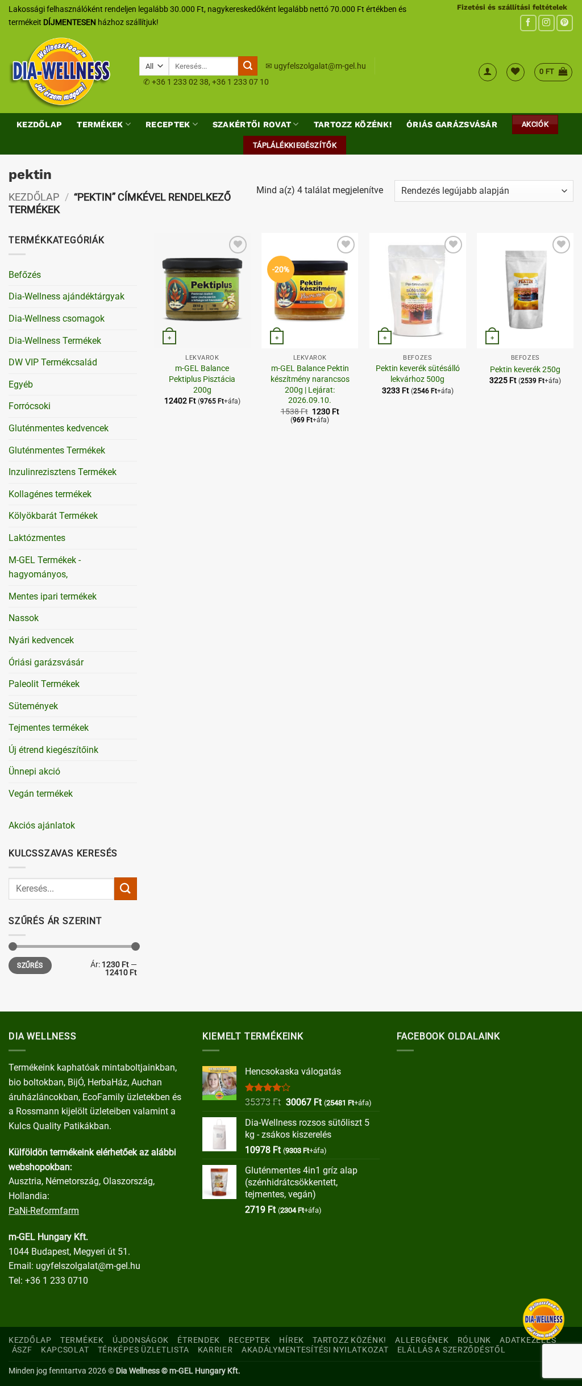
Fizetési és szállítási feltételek (512, 7)
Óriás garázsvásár (451, 124)
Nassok (24, 618)
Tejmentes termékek (49, 727)
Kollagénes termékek (50, 494)
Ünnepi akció (34, 771)
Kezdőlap (39, 124)
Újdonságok (141, 1340)
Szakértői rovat (252, 124)
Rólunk (474, 1340)
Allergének (421, 1340)
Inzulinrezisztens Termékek (63, 472)
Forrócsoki (30, 406)
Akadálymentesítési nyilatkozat (315, 1350)
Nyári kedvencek (41, 640)
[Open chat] (543, 1319)
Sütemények (33, 706)
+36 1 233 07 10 (240, 81)
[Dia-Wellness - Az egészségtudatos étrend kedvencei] (65, 72)
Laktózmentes (37, 537)
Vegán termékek (41, 793)
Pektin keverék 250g (525, 369)
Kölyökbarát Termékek (53, 515)
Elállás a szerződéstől (451, 1350)
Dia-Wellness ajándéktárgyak (66, 296)
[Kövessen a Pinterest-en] (564, 23)
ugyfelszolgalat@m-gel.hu (320, 65)
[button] (488, 72)
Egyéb (21, 384)
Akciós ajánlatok (42, 825)
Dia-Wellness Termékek (55, 340)
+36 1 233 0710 (56, 1280)
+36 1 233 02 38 (180, 81)
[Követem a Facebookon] (528, 23)
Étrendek (198, 1340)
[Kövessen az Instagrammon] (546, 23)
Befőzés (25, 274)
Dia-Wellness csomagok (57, 318)
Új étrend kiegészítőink (53, 749)
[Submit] (247, 66)
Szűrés (30, 965)
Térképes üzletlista (143, 1350)
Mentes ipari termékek (53, 596)
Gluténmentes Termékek (57, 450)
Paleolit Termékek (44, 684)
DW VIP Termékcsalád (53, 362)
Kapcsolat (65, 1350)
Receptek (168, 124)
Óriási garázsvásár (46, 662)
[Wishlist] (515, 72)
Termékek (100, 124)
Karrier (215, 1350)
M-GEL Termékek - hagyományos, (45, 567)
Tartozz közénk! (353, 124)
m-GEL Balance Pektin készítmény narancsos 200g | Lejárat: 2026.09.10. (310, 384)
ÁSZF (22, 1350)
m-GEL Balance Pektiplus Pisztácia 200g (202, 379)
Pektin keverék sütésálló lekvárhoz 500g (418, 374)
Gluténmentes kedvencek (59, 428)
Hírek (291, 1340)
